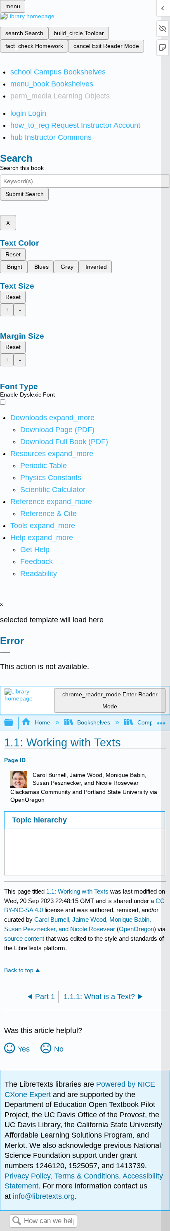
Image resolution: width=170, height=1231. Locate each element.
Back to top (18, 970)
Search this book (22, 168)
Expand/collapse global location (161, 720)
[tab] (84, 820)
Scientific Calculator (52, 489)
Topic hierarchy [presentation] (39, 820)
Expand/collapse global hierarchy (14, 723)
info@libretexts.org (43, 1196)
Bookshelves (94, 722)
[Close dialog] (5, 652)
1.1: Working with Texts (77, 891)
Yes (24, 1049)
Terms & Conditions (86, 1176)
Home (42, 722)
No (59, 1049)
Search (16, 1221)
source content (24, 938)
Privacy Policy (27, 1176)
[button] (36, 561)
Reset (13, 254)
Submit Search (24, 194)
